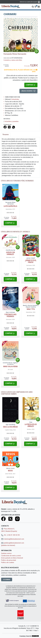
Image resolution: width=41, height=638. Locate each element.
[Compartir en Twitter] (9, 127)
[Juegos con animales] (10, 241)
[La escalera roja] (10, 192)
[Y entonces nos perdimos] (10, 298)
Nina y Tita (31, 309)
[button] (33, 6)
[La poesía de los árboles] (31, 408)
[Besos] (10, 458)
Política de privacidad (8, 560)
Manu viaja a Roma (10, 366)
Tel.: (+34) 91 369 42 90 (11, 535)
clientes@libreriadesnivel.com (13, 539)
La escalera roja (10, 206)
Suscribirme (6, 579)
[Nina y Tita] (31, 295)
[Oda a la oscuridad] (10, 409)
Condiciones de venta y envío (11, 556)
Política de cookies (7, 562)
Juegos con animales (10, 253)
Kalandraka (15, 99)
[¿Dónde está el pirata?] (31, 245)
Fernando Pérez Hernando (15, 54)
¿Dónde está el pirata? (30, 261)
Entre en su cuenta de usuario (29, 2)
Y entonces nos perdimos (10, 315)
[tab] (5, 135)
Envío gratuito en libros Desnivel (12, 558)
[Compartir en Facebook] (5, 127)
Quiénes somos (6, 553)
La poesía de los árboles (31, 425)
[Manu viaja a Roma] (10, 351)
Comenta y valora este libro (13, 60)
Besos (10, 471)
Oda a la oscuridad (10, 427)
